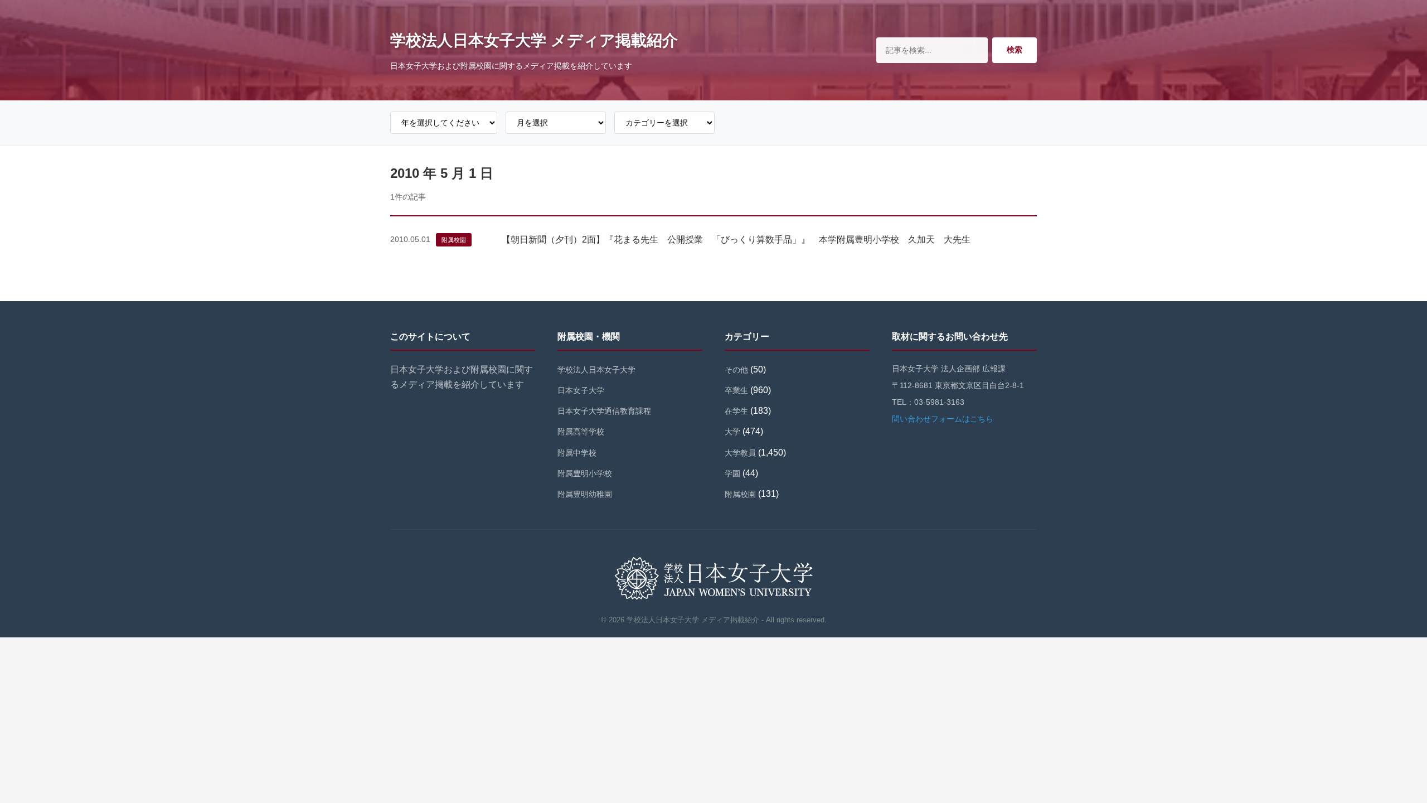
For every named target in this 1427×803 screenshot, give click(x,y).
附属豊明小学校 (584, 473)
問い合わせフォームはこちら (942, 418)
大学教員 (740, 452)
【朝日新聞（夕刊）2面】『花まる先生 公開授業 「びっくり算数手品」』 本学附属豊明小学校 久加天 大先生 (736, 239)
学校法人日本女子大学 (596, 369)
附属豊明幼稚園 (584, 494)
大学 (732, 431)
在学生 (736, 411)
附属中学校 (576, 452)
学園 (732, 473)
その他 (736, 369)
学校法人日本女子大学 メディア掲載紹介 (534, 40)
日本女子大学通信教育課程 (604, 411)
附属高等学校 (580, 431)
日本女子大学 (580, 390)
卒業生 (736, 390)
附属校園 (453, 239)
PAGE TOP (1387, 770)
